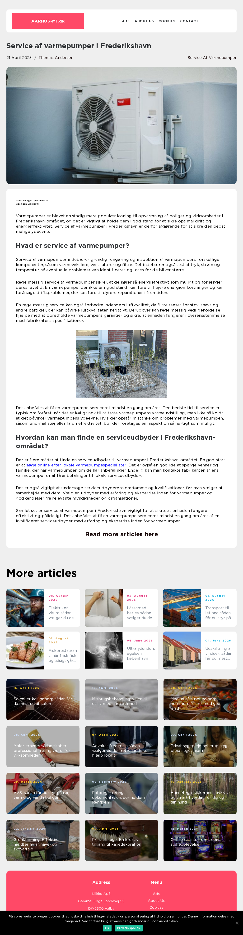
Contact (189, 21)
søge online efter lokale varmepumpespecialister (76, 465)
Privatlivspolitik (128, 928)
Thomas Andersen (55, 57)
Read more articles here (121, 534)
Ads (126, 21)
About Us (144, 21)
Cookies (167, 21)
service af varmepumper (212, 57)
